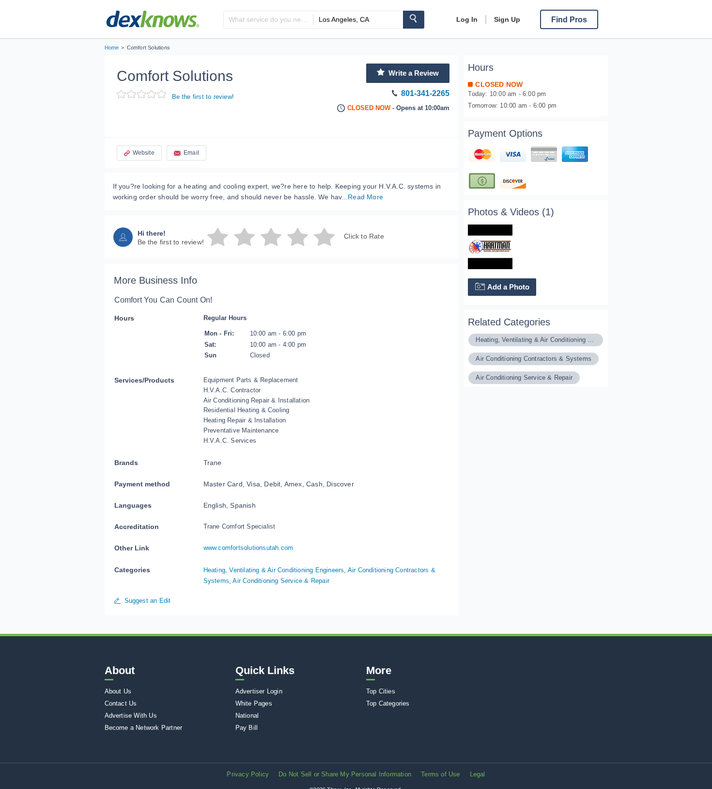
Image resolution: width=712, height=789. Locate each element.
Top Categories (388, 703)
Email (191, 152)
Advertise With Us (131, 715)
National (247, 715)
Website (144, 152)
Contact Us (121, 703)
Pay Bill (246, 727)
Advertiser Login (258, 691)
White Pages (253, 703)
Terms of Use (440, 774)
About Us (118, 691)
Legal (477, 774)
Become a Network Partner (144, 727)
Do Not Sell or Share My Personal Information (345, 774)
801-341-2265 (425, 93)
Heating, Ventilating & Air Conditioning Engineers (273, 570)
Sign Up (507, 19)
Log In (467, 19)
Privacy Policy (248, 774)
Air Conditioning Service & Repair (280, 580)
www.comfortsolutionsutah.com (248, 547)
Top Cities (380, 691)
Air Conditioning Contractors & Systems (533, 358)
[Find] (413, 20)
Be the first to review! (203, 96)
